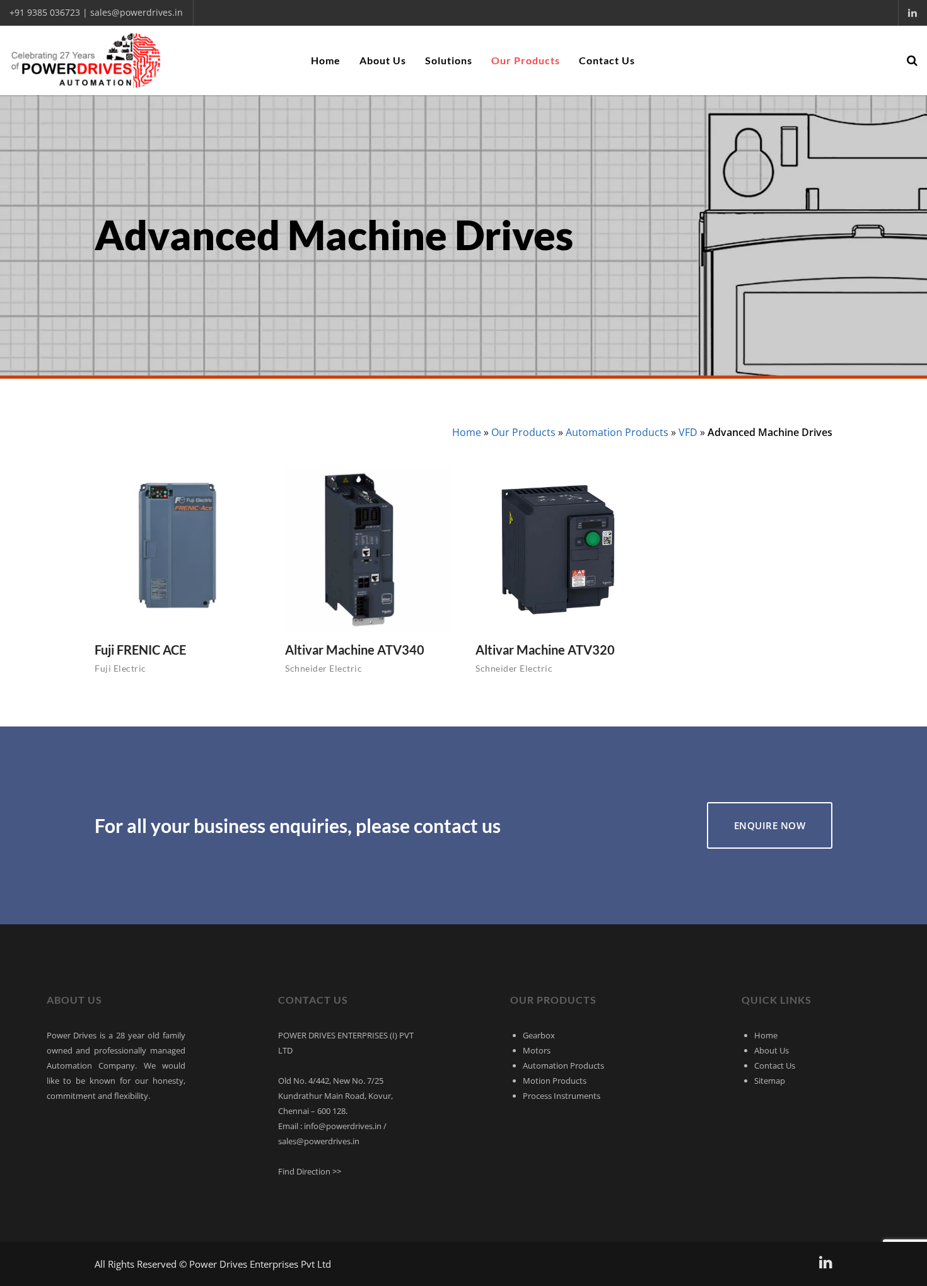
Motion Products (554, 1080)
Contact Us (774, 1065)
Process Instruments (561, 1095)
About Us (771, 1050)
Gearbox (539, 1035)
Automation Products (617, 432)
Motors (537, 1050)
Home (466, 432)
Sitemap (769, 1080)
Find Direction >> (309, 1171)
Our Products (523, 432)
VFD (688, 432)
